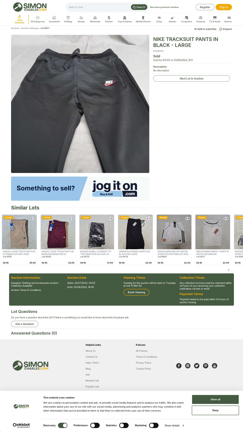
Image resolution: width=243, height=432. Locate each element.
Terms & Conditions (146, 356)
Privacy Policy (143, 362)
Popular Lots (92, 386)
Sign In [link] (224, 7)
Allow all (215, 399)
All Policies (141, 350)
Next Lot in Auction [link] (191, 78)
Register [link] (205, 7)
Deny (215, 410)
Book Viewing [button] (136, 292)
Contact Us (92, 356)
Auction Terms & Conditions (26, 290)
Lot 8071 (45, 28)
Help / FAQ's (92, 362)
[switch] (95, 425)
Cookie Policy (143, 368)
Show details (172, 425)
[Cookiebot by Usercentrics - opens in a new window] (21, 425)
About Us (91, 350)
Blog (88, 368)
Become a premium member (164, 7)
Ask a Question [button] (24, 324)
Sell (88, 374)
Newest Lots (92, 380)
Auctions (15, 28)
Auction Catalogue (30, 28)
